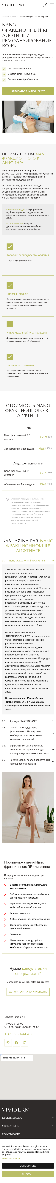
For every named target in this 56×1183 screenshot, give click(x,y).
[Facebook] (16, 1042)
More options (28, 1165)
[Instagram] (24, 1042)
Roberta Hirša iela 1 (14, 1016)
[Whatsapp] (8, 1042)
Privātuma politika (11, 1158)
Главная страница (10, 16)
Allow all (28, 1174)
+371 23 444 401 (19, 1034)
